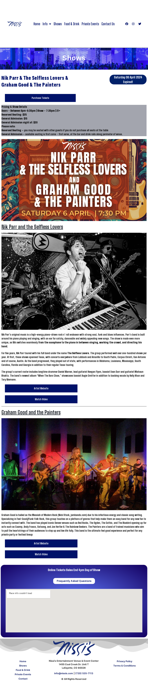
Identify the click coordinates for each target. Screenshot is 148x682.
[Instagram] (133, 24)
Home (37, 24)
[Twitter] (140, 24)
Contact (22, 678)
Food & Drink (71, 24)
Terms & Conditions (124, 665)
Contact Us (108, 24)
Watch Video (41, 399)
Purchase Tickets (40, 97)
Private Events (90, 24)
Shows (58, 24)
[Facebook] (127, 24)
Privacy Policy (124, 661)
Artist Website (41, 388)
